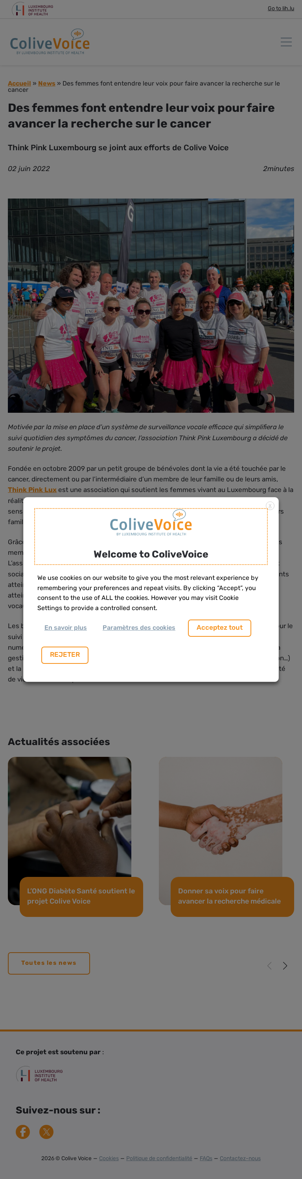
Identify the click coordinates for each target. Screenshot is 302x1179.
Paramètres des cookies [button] (139, 628)
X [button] (270, 506)
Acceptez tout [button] (220, 628)
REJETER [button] (65, 655)
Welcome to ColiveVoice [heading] (151, 555)
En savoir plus (65, 628)
